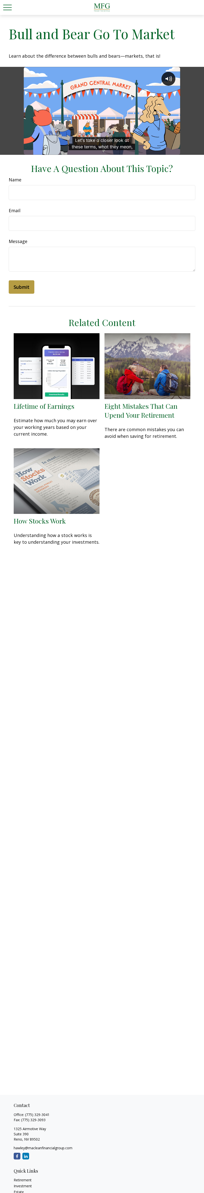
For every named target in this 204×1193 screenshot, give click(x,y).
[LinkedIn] (25, 1156)
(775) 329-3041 (37, 1114)
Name (15, 180)
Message (18, 241)
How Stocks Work (40, 520)
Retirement (23, 1180)
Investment (23, 1186)
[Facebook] (17, 1156)
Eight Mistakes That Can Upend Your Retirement (140, 410)
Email (14, 210)
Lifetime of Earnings (44, 406)
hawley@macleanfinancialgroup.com (43, 1148)
